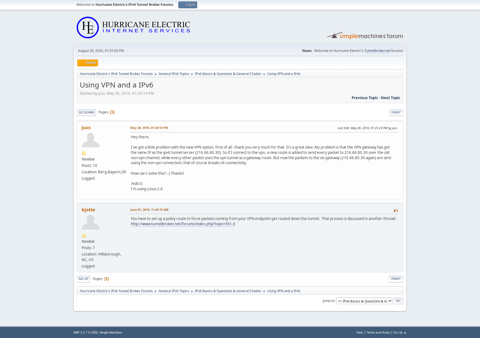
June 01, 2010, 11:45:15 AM (149, 209)
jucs (86, 127)
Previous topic (365, 97)
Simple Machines (110, 332)
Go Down (86, 112)
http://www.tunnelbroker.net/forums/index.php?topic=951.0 (183, 223)
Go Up (83, 279)
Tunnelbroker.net (377, 50)
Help (359, 332)
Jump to (328, 300)
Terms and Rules (378, 332)
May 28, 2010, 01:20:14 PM (149, 128)
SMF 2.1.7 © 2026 (85, 332)
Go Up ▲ (400, 332)
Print (396, 112)
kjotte (88, 210)
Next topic (390, 97)
